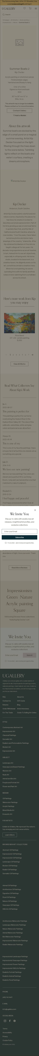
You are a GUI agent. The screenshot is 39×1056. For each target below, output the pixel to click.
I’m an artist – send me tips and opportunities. (20, 543)
